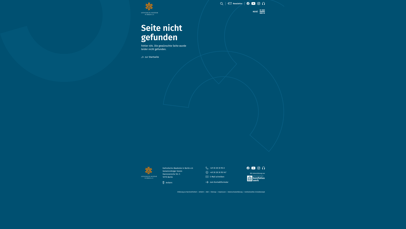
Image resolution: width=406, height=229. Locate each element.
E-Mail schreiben (217, 177)
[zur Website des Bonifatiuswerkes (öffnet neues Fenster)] (251, 179)
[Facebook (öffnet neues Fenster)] (248, 3)
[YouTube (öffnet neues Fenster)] (253, 3)
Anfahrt (169, 183)
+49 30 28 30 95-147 (218, 172)
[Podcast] (263, 3)
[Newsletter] (235, 3)
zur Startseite (152, 57)
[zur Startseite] (154, 8)
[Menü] (262, 12)
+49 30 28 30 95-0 (217, 168)
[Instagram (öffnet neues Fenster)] (258, 3)
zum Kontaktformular (219, 182)
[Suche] (222, 3)
